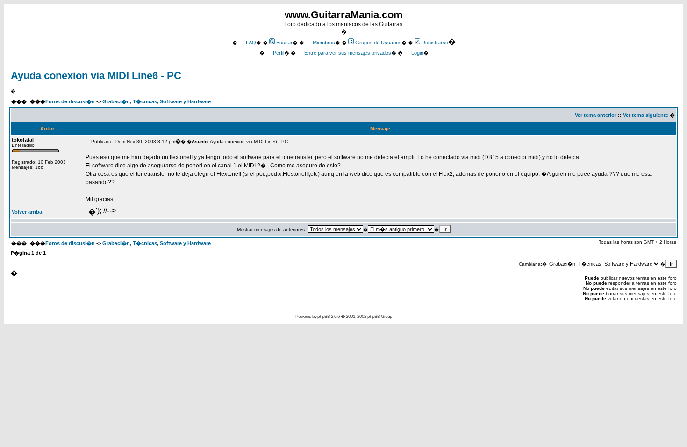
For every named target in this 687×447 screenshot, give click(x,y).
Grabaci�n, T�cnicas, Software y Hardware (156, 101)
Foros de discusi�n (70, 101)
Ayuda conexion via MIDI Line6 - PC (96, 75)
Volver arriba (27, 212)
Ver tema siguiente (645, 115)
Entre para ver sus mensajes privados (347, 53)
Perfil (278, 53)
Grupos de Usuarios (378, 42)
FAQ (251, 42)
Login (417, 53)
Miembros (324, 42)
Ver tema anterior (595, 115)
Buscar (284, 42)
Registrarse (435, 42)
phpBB (323, 316)
